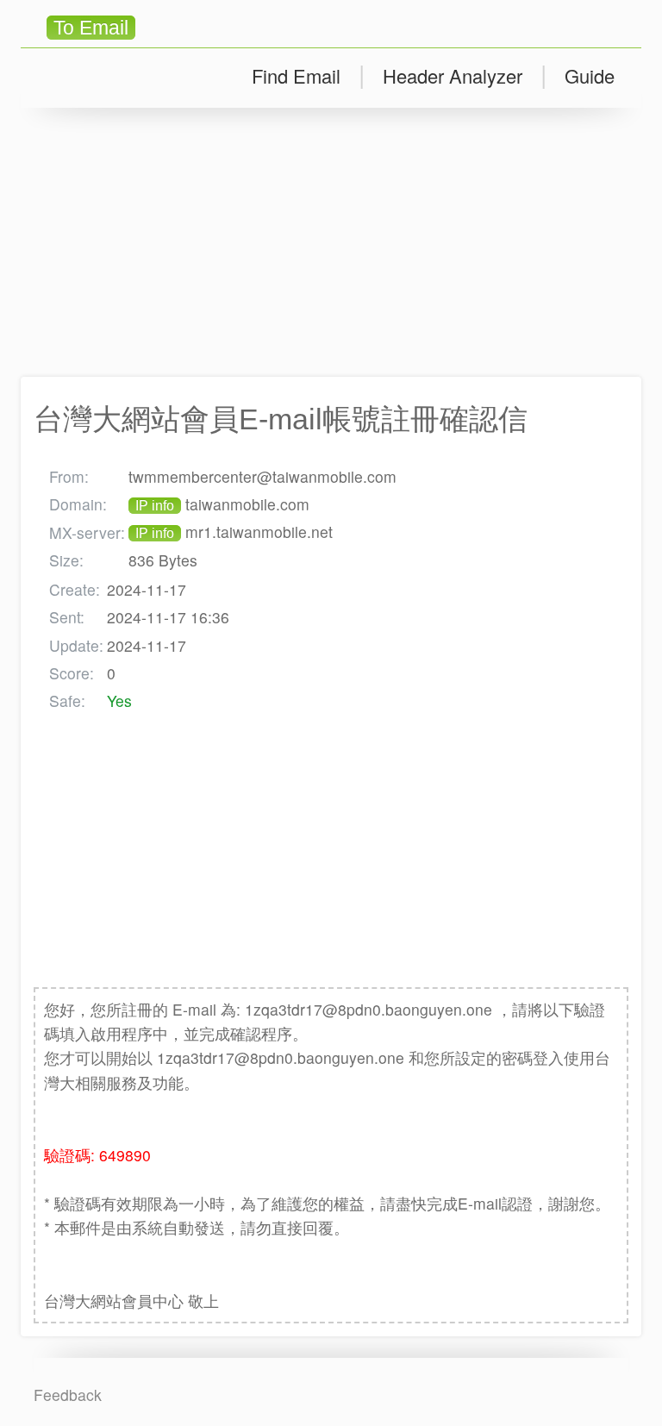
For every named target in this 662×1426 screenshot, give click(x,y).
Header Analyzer (452, 75)
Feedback (68, 1394)
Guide (590, 75)
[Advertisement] (331, 242)
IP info (154, 505)
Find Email (296, 75)
